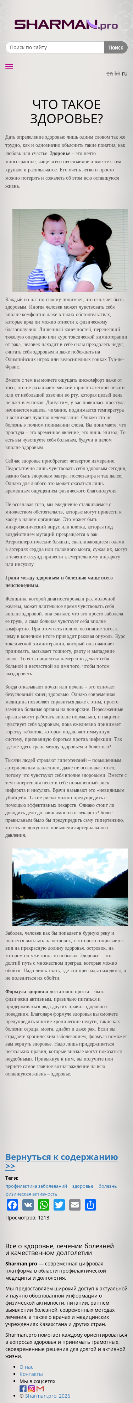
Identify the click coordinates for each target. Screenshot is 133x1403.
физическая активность (31, 1194)
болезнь (108, 1186)
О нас (26, 1366)
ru (125, 73)
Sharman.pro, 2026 (47, 1395)
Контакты (31, 1374)
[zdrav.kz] (66, 23)
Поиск (116, 47)
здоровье (82, 1186)
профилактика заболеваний (36, 1186)
